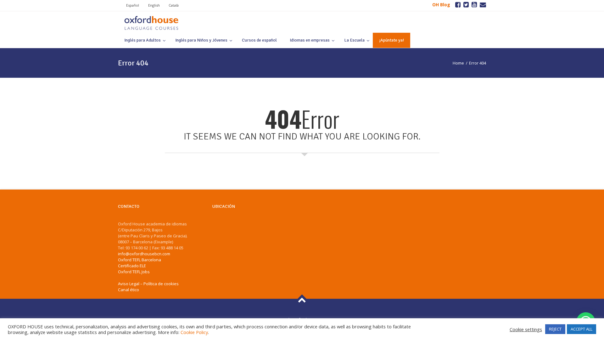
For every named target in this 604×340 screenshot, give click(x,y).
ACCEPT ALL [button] (581, 329)
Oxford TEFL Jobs (134, 272)
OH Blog (441, 5)
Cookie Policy (194, 332)
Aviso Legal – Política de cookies (148, 283)
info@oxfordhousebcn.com (144, 254)
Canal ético (128, 289)
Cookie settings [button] (526, 329)
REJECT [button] (555, 329)
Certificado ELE (132, 266)
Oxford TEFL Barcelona (139, 260)
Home (458, 63)
